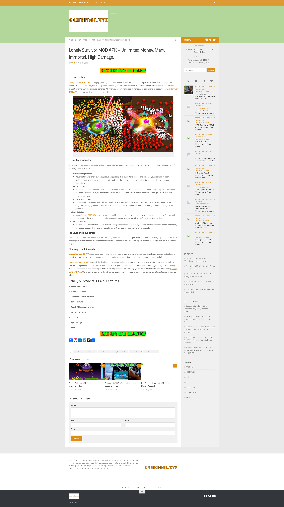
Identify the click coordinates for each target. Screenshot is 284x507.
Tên (73, 420)
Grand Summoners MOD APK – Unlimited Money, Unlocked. (205, 159)
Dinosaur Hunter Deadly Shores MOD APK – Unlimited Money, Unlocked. (205, 96)
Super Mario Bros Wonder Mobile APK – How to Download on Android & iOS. (199, 350)
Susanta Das (190, 327)
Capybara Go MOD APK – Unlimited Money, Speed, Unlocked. (122, 384)
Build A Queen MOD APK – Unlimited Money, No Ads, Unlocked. (204, 242)
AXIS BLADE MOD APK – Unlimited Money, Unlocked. (204, 111)
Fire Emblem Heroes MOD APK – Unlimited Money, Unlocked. (158, 384)
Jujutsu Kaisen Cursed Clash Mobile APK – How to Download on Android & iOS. (199, 329)
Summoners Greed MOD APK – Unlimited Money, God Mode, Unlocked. (199, 340)
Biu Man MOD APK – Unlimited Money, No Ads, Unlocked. (203, 144)
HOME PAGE (71, 2)
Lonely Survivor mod (136, 352)
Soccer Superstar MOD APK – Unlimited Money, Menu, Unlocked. (205, 192)
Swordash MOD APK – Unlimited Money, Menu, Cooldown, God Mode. (197, 309)
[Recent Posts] (188, 81)
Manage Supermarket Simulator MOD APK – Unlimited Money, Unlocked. (204, 208)
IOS (90, 40)
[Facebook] (206, 39)
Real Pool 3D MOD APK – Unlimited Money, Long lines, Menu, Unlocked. (204, 175)
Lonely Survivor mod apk (151, 352)
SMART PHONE (85, 2)
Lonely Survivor (78, 352)
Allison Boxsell (191, 337)
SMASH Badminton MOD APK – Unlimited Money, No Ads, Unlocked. (205, 127)
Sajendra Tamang (192, 347)
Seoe (188, 306)
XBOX (103, 2)
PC (97, 2)
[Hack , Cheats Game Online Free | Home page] (88, 21)
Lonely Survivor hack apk (120, 352)
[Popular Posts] (196, 81)
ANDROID (72, 40)
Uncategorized (117, 40)
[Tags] (211, 81)
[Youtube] (214, 39)
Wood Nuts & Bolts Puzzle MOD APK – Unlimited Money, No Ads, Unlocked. (205, 225)
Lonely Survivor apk (91, 352)
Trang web (75, 429)
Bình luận (74, 405)
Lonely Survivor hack (105, 352)
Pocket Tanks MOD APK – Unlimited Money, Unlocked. (83, 384)
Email (127, 420)
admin (73, 63)
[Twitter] (210, 39)
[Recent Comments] (203, 81)
